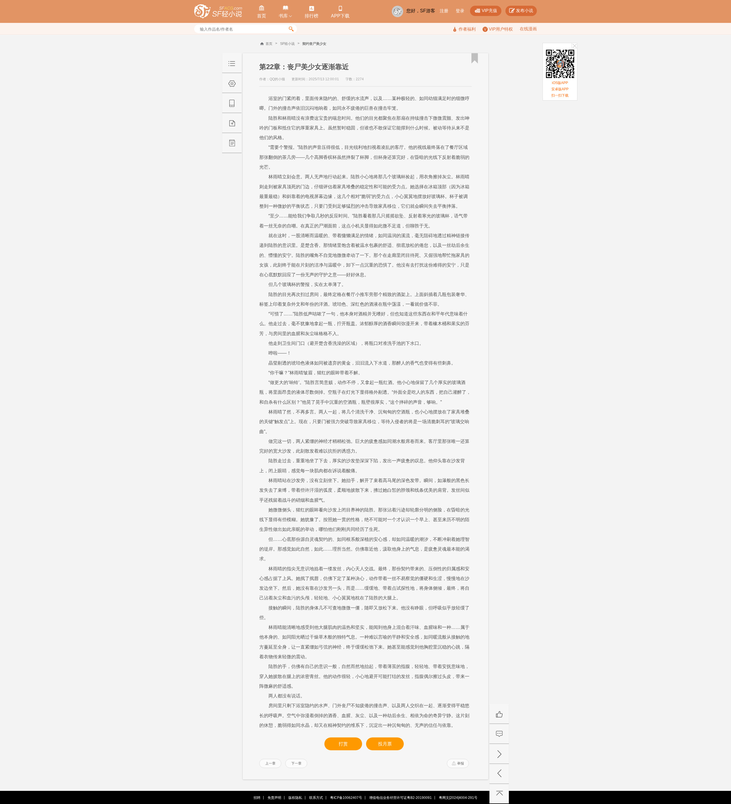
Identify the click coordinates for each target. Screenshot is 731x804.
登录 (460, 10)
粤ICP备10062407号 (346, 797)
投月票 (385, 743)
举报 (458, 763)
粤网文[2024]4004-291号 (458, 797)
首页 (269, 44)
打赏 (343, 743)
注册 (444, 10)
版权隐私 (295, 797)
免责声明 (274, 797)
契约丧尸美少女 (314, 44)
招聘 (257, 797)
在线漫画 (528, 28)
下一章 (296, 763)
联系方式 (316, 797)
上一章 (270, 763)
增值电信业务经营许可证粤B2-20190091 (400, 797)
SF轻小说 (287, 44)
